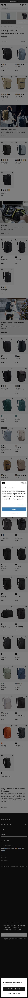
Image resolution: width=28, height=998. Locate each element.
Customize (13, 513)
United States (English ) (14, 989)
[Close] (25, 979)
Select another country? (14, 993)
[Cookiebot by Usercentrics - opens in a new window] (20, 483)
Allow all (14, 509)
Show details (21, 505)
